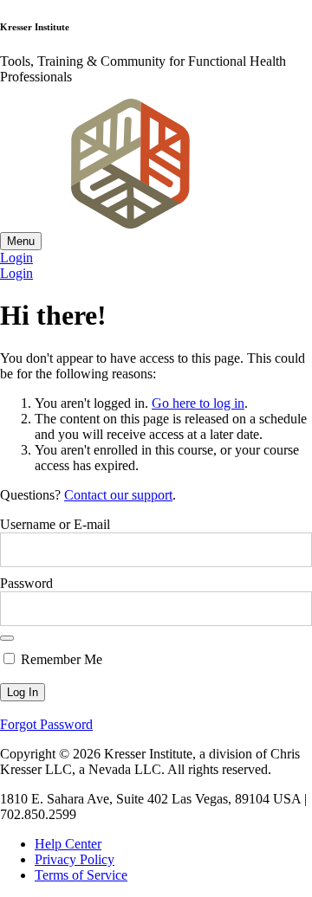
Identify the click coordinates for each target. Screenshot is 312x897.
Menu (21, 241)
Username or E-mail (55, 524)
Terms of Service (81, 875)
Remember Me (59, 659)
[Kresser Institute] (130, 223)
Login (16, 257)
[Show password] (7, 638)
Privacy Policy (74, 859)
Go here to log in (198, 403)
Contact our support (118, 494)
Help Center (68, 843)
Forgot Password (46, 724)
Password (26, 583)
